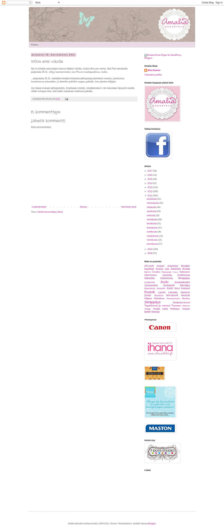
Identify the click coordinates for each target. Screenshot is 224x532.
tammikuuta (152, 244)
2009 (150, 253)
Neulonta (185, 295)
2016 (150, 175)
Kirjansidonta (149, 288)
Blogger (152, 523)
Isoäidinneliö (149, 282)
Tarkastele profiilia (153, 75)
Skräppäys (152, 302)
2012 (150, 191)
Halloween (185, 272)
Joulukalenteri (182, 282)
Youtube (186, 309)
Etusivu (34, 44)
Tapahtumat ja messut (157, 305)
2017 (150, 171)
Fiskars (175, 272)
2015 (150, 179)
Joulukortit (168, 285)
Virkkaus (175, 308)
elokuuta (151, 215)
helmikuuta (152, 240)
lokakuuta (152, 207)
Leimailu (173, 292)
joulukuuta (152, 199)
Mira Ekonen (154, 70)
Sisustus (186, 298)
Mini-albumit (172, 295)
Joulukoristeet (151, 285)
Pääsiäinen (159, 298)
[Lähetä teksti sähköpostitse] (66, 99)
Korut (177, 288)
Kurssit (149, 292)
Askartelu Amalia (180, 268)
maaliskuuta (153, 236)
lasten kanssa (152, 311)
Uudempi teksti (39, 207)
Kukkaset (185, 288)
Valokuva (186, 306)
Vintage (147, 309)
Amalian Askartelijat (167, 266)
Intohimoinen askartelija (158, 275)
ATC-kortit (149, 266)
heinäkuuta (152, 219)
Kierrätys (185, 285)
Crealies (156, 272)
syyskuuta (152, 211)
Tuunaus (176, 305)
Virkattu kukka (160, 309)
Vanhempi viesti (128, 207)
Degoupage (166, 272)
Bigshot (147, 272)
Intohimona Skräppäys (175, 278)
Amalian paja (162, 269)
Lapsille (162, 292)
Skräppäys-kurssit (181, 302)
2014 (150, 183)
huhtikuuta (152, 231)
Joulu (164, 282)
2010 (150, 249)
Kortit (170, 288)
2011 (150, 195)
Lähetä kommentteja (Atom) (50, 212)
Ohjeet (148, 298)
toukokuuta (152, 227)
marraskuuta (153, 203)
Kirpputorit (161, 288)
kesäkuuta (152, 223)
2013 (150, 187)
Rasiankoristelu (173, 298)
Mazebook (158, 295)
